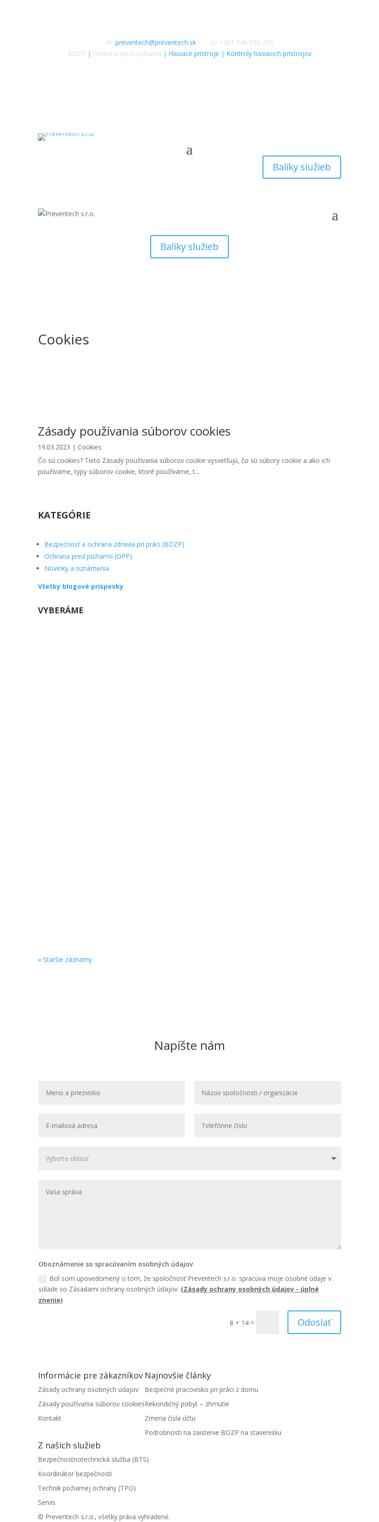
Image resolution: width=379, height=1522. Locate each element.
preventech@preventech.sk (156, 42)
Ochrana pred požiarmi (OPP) (88, 556)
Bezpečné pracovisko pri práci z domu (123, 661)
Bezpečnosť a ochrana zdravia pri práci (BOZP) (114, 544)
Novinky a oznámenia (76, 568)
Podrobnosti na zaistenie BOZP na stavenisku (213, 1432)
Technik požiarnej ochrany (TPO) (87, 1488)
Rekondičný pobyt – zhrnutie (104, 742)
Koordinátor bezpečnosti (75, 1473)
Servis (46, 1502)
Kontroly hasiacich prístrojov (269, 53)
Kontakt (49, 1418)
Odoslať (314, 1322)
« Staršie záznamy (65, 959)
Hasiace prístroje (194, 53)
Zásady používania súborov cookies (134, 431)
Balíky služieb (302, 167)
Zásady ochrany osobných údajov (88, 1389)
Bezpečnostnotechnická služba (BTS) (93, 1459)
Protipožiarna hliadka (90, 902)
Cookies (90, 447)
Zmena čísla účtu (81, 822)
